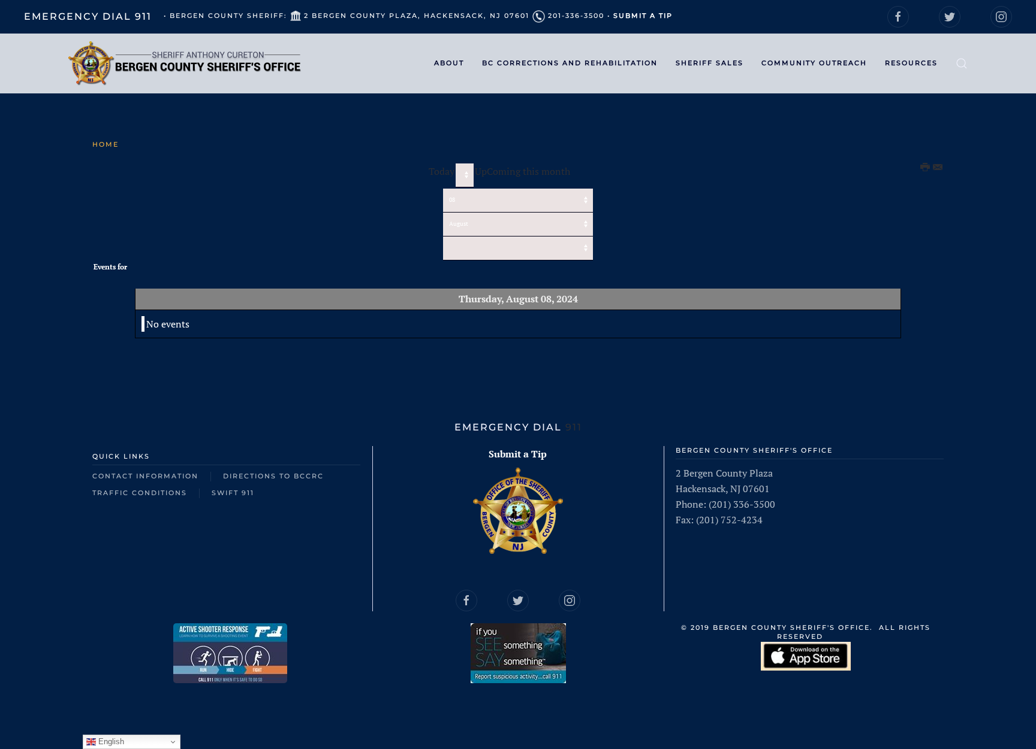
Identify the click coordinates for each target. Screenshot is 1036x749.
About (449, 63)
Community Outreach (814, 63)
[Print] (925, 167)
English (110, 741)
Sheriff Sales (709, 63)
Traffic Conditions (139, 493)
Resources (911, 63)
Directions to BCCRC (273, 476)
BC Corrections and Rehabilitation (570, 63)
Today (441, 171)
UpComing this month (522, 171)
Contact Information (145, 476)
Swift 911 (233, 493)
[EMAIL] (938, 167)
